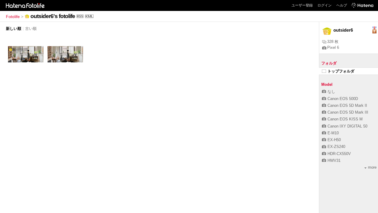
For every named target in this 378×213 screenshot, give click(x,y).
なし (331, 91)
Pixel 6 (333, 47)
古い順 (31, 28)
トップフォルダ (341, 71)
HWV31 (334, 160)
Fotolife (13, 16)
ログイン (324, 5)
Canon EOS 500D (343, 98)
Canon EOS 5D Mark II (347, 105)
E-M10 (333, 133)
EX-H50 (334, 140)
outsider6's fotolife (52, 16)
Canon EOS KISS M (345, 119)
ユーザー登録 (302, 5)
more (372, 167)
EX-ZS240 (336, 146)
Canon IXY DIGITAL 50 (347, 126)
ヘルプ (341, 5)
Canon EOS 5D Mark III (348, 112)
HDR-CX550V (339, 153)
